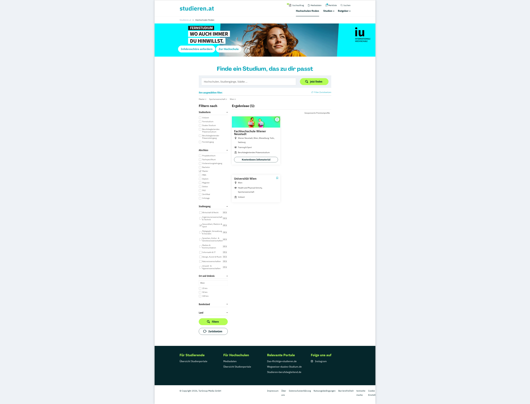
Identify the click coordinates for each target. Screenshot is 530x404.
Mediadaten (230, 361)
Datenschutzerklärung (300, 390)
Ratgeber (343, 10)
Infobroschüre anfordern (197, 49)
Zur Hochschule (229, 49)
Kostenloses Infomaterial (256, 159)
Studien (327, 10)
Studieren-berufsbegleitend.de (284, 372)
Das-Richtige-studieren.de (282, 361)
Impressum (273, 390)
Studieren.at (185, 20)
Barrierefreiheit (346, 390)
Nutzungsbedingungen (325, 390)
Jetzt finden (316, 81)
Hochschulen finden (307, 10)
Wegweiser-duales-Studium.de (284, 366)
